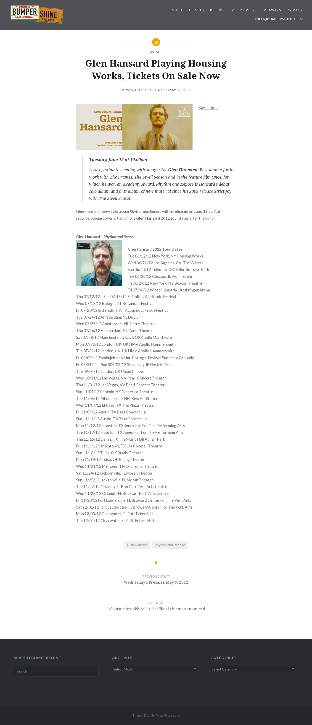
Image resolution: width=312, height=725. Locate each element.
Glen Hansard (137, 545)
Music (178, 10)
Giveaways (270, 10)
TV (231, 10)
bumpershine (149, 90)
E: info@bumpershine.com (277, 19)
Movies (247, 10)
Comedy (197, 10)
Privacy (295, 10)
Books (216, 10)
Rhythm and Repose (145, 211)
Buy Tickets (208, 107)
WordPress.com (167, 715)
